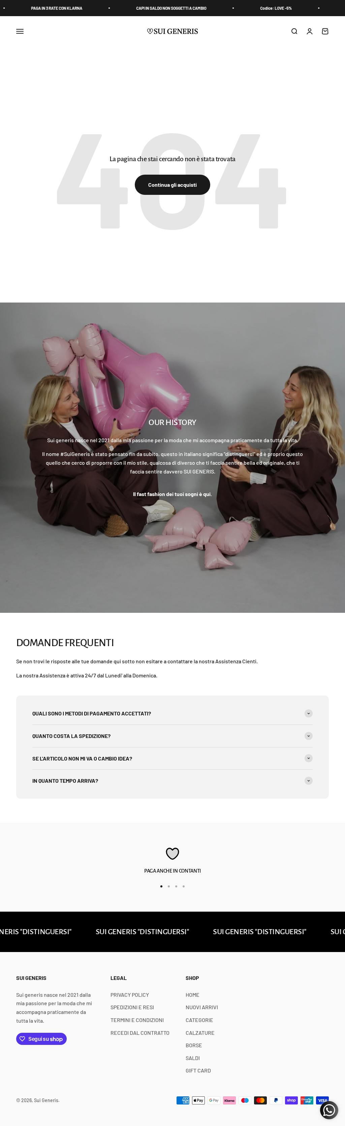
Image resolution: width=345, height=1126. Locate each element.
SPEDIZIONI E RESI (132, 1007)
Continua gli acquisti (172, 184)
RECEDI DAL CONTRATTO (140, 1032)
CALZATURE (200, 1032)
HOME (192, 994)
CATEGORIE (199, 1020)
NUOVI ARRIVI (202, 1007)
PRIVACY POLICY (130, 994)
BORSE (194, 1045)
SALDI (193, 1058)
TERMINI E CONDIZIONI (137, 1020)
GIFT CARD (198, 1070)
